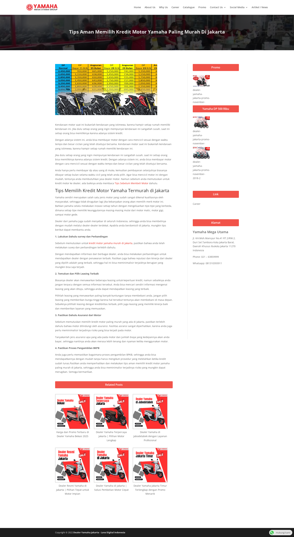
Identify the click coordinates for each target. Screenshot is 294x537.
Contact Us (216, 7)
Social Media (237, 7)
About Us (150, 7)
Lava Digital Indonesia (113, 532)
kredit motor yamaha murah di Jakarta (110, 243)
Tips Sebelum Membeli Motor (131, 183)
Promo (202, 7)
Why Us (163, 7)
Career (175, 7)
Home (137, 7)
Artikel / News (260, 7)
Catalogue (189, 7)
